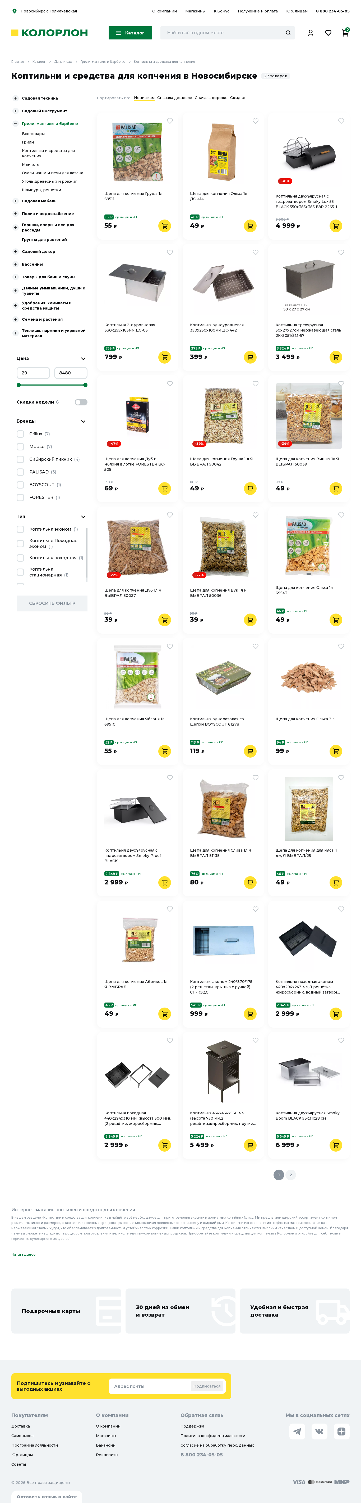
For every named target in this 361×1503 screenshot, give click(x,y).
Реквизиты (107, 1454)
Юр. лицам (297, 11)
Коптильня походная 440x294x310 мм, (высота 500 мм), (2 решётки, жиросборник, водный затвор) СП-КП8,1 (137, 1118)
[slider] (18, 385)
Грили (28, 142)
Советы (18, 1464)
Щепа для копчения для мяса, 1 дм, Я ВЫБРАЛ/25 (306, 853)
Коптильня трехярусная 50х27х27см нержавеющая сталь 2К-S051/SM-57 (308, 330)
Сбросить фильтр (52, 603)
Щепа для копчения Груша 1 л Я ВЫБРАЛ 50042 (221, 462)
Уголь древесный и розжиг (49, 181)
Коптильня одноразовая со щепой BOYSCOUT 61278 (217, 722)
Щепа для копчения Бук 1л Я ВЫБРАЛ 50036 (218, 593)
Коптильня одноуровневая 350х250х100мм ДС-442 (217, 328)
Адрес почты (129, 1386)
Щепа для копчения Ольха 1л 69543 (304, 590)
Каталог (39, 62)
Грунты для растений (44, 239)
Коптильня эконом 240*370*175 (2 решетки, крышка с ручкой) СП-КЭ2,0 (221, 987)
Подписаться (207, 1386)
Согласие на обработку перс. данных (217, 1445)
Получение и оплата (258, 11)
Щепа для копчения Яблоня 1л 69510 (134, 722)
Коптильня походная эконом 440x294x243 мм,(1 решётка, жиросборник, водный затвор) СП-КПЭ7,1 (306, 987)
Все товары (33, 133)
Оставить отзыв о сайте (47, 1496)
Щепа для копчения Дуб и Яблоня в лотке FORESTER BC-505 (134, 464)
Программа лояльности (34, 1445)
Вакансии (105, 1445)
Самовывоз (22, 1435)
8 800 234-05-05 (333, 11)
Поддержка (192, 1426)
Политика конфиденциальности (213, 1435)
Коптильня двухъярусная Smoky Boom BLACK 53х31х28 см (308, 1116)
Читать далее (23, 1254)
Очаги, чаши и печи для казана (52, 173)
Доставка (20, 1426)
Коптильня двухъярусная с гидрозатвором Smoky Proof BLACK (132, 855)
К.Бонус (222, 11)
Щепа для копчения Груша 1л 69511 (133, 196)
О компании (165, 11)
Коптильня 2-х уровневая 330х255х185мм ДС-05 (129, 328)
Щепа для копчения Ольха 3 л (305, 719)
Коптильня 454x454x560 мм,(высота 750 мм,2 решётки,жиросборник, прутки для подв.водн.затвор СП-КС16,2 (222, 1118)
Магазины (195, 11)
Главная (17, 62)
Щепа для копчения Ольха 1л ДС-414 (218, 196)
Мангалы (30, 164)
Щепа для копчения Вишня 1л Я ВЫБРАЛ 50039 (307, 462)
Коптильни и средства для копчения (164, 62)
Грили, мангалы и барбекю (103, 62)
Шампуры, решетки (41, 189)
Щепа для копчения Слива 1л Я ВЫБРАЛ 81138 (220, 853)
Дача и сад (63, 62)
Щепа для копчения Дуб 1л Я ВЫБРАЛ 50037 (132, 593)
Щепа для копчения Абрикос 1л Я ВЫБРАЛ (135, 984)
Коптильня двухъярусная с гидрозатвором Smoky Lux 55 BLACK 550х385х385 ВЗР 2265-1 (306, 201)
